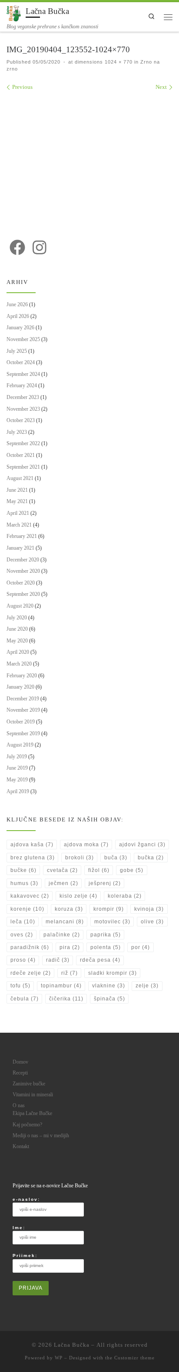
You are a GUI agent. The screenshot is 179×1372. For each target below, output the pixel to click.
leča (22, 922)
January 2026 (20, 327)
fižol (98, 870)
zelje (147, 986)
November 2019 (23, 710)
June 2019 (17, 768)
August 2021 (20, 478)
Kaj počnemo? (27, 1125)
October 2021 (21, 455)
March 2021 (19, 525)
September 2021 (23, 467)
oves (21, 935)
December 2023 (23, 397)
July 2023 (17, 432)
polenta (105, 947)
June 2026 (17, 304)
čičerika (66, 999)
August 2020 (20, 606)
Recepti (20, 1073)
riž (69, 973)
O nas (19, 1105)
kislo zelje (78, 896)
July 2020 (17, 618)
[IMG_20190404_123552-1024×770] (89, 160)
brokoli (79, 858)
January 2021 (20, 548)
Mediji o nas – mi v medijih (41, 1136)
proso (23, 960)
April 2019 (18, 791)
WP (59, 1357)
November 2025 (23, 339)
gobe (131, 870)
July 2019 (17, 757)
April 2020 (18, 652)
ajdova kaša (31, 844)
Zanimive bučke (29, 1084)
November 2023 (23, 409)
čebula (24, 999)
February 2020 (22, 675)
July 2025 (17, 351)
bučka (151, 858)
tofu (20, 986)
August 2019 (20, 745)
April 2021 (18, 513)
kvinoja (149, 909)
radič (58, 960)
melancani (65, 922)
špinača (109, 999)
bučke (23, 870)
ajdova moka (86, 844)
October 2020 (21, 583)
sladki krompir (112, 973)
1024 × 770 (118, 61)
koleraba (125, 896)
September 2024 (23, 374)
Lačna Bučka (72, 1345)
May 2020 (17, 641)
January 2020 (20, 687)
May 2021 (17, 501)
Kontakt (21, 1146)
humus (24, 883)
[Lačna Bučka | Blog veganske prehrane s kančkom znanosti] (15, 12)
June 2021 (17, 490)
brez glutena (32, 858)
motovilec (112, 922)
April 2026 (18, 316)
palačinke (61, 935)
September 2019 (23, 733)
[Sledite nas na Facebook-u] (17, 247)
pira (70, 947)
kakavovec (29, 896)
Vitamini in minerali (33, 1095)
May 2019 (17, 780)
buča (115, 858)
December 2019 (23, 699)
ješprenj (105, 883)
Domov (20, 1062)
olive (152, 922)
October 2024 (21, 362)
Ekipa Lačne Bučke (32, 1113)
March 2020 (19, 664)
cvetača (62, 870)
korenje (27, 909)
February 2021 (22, 536)
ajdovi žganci (142, 844)
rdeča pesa (100, 960)
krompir (108, 909)
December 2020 (23, 560)
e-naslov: (26, 1199)
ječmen (63, 883)
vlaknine (108, 986)
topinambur (61, 986)
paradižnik (29, 947)
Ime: (19, 1227)
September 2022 (23, 443)
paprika (105, 935)
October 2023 (21, 420)
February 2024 (22, 385)
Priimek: (25, 1255)
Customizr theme (134, 1357)
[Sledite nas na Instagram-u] (39, 247)
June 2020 (17, 629)
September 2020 (23, 594)
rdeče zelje (30, 973)
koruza (69, 909)
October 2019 (21, 722)
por (140, 947)
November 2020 (23, 571)
